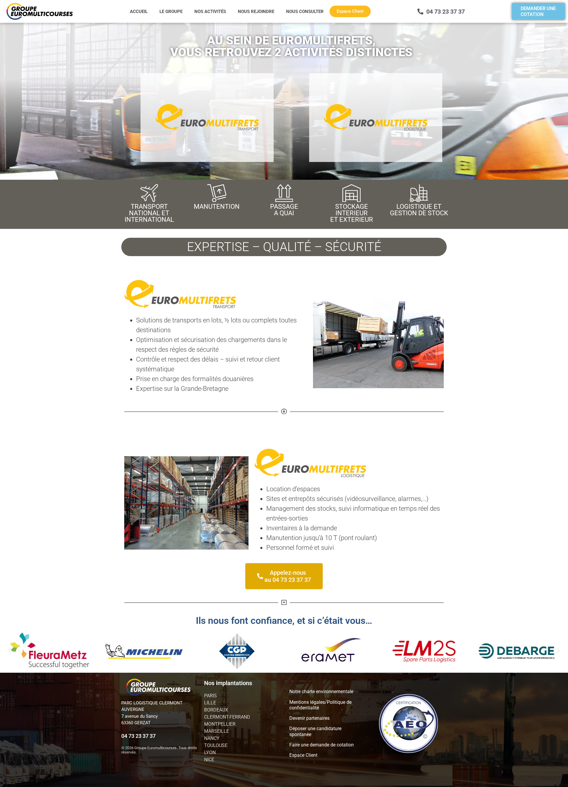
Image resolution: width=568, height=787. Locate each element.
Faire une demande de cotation (321, 745)
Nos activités (210, 11)
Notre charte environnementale (321, 691)
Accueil (139, 11)
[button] (9, 650)
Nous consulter (305, 11)
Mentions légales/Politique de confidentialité (320, 705)
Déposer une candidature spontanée (315, 731)
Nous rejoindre (256, 11)
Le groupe (171, 11)
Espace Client (303, 755)
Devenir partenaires (309, 718)
